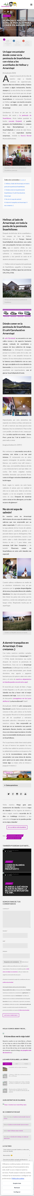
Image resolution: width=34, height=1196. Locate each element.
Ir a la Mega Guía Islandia (17, 827)
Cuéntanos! (6, 908)
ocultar (23, 180)
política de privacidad (8, 982)
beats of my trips (11, 29)
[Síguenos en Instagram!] (17, 794)
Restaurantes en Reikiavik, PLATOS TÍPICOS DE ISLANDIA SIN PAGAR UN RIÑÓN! (19, 1090)
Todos (26, 1063)
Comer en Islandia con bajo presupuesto (15, 867)
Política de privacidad (24, 1010)
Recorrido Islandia (14, 838)
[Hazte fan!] (13, 794)
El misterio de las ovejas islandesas (18, 1067)
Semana (7, 1063)
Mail (4, 941)
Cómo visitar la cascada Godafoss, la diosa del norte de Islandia (16, 1150)
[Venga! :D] (25, 794)
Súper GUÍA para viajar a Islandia (15, 1130)
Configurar (17, 1192)
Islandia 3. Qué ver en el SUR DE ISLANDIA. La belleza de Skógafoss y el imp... (16, 890)
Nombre (5, 931)
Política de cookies (18, 1178)
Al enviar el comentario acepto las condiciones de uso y (16, 981)
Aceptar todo (17, 1183)
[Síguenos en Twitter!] (8, 794)
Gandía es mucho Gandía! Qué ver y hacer (18, 1124)
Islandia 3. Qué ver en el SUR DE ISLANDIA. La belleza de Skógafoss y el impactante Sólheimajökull (17, 884)
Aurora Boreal (26, 136)
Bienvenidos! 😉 (7, 1155)
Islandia (7, 15)
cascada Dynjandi (15, 121)
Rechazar (17, 1187)
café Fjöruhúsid (10, 338)
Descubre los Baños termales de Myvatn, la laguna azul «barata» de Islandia (15, 1160)
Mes (17, 1063)
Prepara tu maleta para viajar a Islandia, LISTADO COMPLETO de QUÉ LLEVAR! (19, 1082)
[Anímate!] (21, 794)
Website (5, 951)
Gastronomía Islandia (15, 835)
